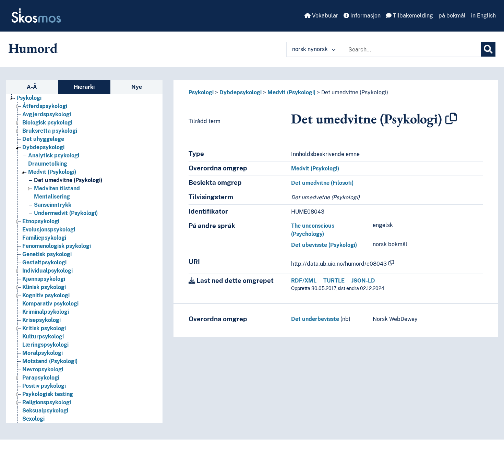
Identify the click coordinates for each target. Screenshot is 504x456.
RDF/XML (303, 280)
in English (483, 15)
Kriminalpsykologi (45, 312)
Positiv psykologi (44, 386)
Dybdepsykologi (43, 147)
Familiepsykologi (44, 238)
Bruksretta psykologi (49, 131)
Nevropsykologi (42, 369)
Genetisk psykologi (47, 254)
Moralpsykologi (42, 353)
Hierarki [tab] (84, 87)
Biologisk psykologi (47, 122)
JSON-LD (363, 280)
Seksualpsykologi (45, 410)
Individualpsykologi (47, 270)
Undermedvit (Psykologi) (66, 213)
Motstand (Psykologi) (49, 361)
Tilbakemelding (412, 15)
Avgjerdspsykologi (46, 114)
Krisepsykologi (41, 320)
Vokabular (324, 15)
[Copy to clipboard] (451, 119)
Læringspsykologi (45, 344)
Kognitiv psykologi (46, 295)
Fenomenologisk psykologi (56, 246)
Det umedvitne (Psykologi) (68, 180)
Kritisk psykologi (44, 328)
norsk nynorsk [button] (310, 49)
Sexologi (33, 419)
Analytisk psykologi (53, 155)
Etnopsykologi (40, 221)
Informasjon (365, 15)
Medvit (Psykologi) (52, 172)
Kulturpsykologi (43, 336)
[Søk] (488, 49)
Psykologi (28, 98)
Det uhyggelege (43, 139)
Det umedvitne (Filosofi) (322, 183)
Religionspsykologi (46, 402)
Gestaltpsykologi (44, 262)
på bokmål (452, 15)
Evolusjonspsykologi (48, 229)
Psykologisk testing (47, 394)
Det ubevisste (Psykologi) (324, 245)
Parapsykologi (40, 377)
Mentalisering (52, 196)
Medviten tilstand (57, 188)
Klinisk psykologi (44, 287)
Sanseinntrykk (52, 205)
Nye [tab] (136, 87)
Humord (33, 48)
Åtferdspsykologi (44, 106)
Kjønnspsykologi (43, 279)
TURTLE (334, 280)
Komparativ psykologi (50, 303)
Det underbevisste (315, 319)
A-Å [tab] (32, 87)
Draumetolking (47, 163)
